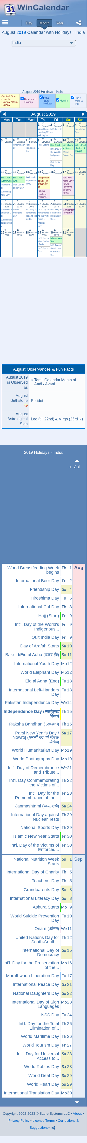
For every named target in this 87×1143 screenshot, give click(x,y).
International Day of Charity (33, 872)
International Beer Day (37, 581)
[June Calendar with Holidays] (80, 461)
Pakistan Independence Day (31, 180)
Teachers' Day (45, 881)
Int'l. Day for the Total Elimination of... (39, 1025)
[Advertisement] (43, 70)
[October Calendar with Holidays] (80, 1102)
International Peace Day (36, 984)
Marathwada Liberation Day (32, 976)
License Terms (44, 1120)
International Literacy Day (34, 898)
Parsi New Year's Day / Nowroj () (36, 737)
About (77, 1113)
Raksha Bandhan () (34, 724)
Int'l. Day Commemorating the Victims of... (34, 782)
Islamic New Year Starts (36, 836)
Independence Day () (31, 713)
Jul (77, 466)
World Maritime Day (40, 1036)
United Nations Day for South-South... (37, 939)
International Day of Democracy (40, 952)
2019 (21, 32)
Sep (78, 859)
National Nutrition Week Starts (36, 861)
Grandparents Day (41, 889)
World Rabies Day (41, 1066)
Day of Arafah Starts (39, 646)
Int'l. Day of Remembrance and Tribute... (33, 770)
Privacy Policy (18, 1120)
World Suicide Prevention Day (34, 918)
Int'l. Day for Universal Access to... (38, 1056)
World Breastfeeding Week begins (43, 132)
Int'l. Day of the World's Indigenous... (37, 626)
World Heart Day (43, 1084)
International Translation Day (31, 1093)
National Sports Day (39, 827)
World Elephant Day (39, 672)
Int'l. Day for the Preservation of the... (31, 965)
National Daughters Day (36, 993)
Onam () (46, 928)
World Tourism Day (40, 1045)
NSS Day (50, 1015)
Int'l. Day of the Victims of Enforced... (34, 847)
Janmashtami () (37, 806)
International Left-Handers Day (34, 692)
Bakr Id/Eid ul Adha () (80, 148)
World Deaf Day (43, 1075)
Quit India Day (45, 637)
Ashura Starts (46, 907)
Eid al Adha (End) (42, 681)
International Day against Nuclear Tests (35, 817)
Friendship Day (44, 589)
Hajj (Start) (55, 145)
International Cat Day (38, 607)
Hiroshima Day (45, 598)
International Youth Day (36, 663)
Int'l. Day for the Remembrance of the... (37, 795)
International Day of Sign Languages (35, 1004)
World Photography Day (6, 223)
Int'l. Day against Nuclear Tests (43, 241)
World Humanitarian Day (6, 212)
